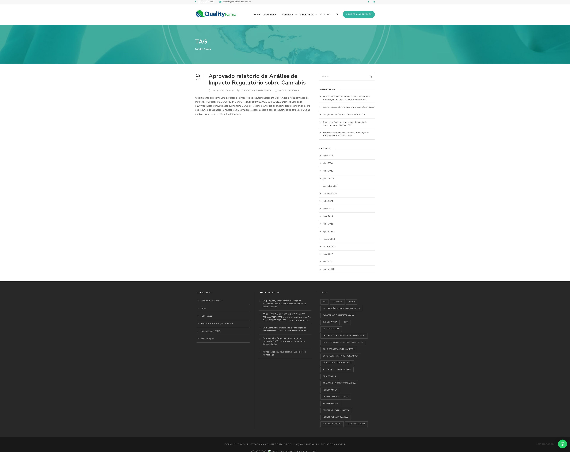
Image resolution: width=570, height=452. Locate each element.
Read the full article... (230, 114)
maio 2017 (328, 254)
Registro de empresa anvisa (336, 410)
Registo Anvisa (330, 390)
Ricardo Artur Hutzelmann (335, 96)
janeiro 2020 (329, 239)
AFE (324, 302)
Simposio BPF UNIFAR (332, 424)
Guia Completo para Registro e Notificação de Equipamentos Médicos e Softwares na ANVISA (285, 329)
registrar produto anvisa (336, 397)
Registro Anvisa (330, 403)
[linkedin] (374, 1)
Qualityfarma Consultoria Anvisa (359, 107)
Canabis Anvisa (330, 322)
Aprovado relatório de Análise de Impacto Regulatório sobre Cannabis (257, 79)
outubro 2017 (329, 246)
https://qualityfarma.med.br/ (337, 370)
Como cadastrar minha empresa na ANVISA (343, 342)
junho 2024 (328, 208)
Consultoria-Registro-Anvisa (337, 363)
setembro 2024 (330, 193)
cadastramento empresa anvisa (338, 315)
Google (326, 122)
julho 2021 (328, 223)
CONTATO (325, 14)
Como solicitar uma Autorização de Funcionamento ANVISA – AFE (346, 98)
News (203, 308)
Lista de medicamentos (212, 300)
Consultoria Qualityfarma (256, 90)
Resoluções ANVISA (289, 90)
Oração (326, 114)
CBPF (346, 322)
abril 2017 (327, 261)
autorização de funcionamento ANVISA (341, 308)
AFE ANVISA (337, 302)
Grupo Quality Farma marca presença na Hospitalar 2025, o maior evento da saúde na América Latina (284, 341)
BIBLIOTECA (307, 14)
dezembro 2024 (330, 186)
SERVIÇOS (288, 14)
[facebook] (368, 1)
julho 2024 (328, 201)
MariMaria (327, 132)
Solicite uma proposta (358, 14)
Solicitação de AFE (356, 424)
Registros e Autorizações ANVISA (217, 323)
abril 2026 (327, 163)
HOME (257, 14)
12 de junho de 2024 (223, 90)
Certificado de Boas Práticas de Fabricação (344, 336)
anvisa (352, 302)
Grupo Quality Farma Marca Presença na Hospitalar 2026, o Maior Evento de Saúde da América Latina (284, 303)
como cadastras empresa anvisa (338, 349)
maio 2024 (328, 216)
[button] (562, 444)
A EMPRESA (269, 14)
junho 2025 (328, 178)
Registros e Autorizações (335, 417)
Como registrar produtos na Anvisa (340, 356)
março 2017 (328, 269)
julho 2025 (328, 170)
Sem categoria (207, 338)
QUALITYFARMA (329, 376)
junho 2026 (328, 155)
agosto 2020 (329, 231)
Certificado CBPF (331, 329)
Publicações (206, 315)
